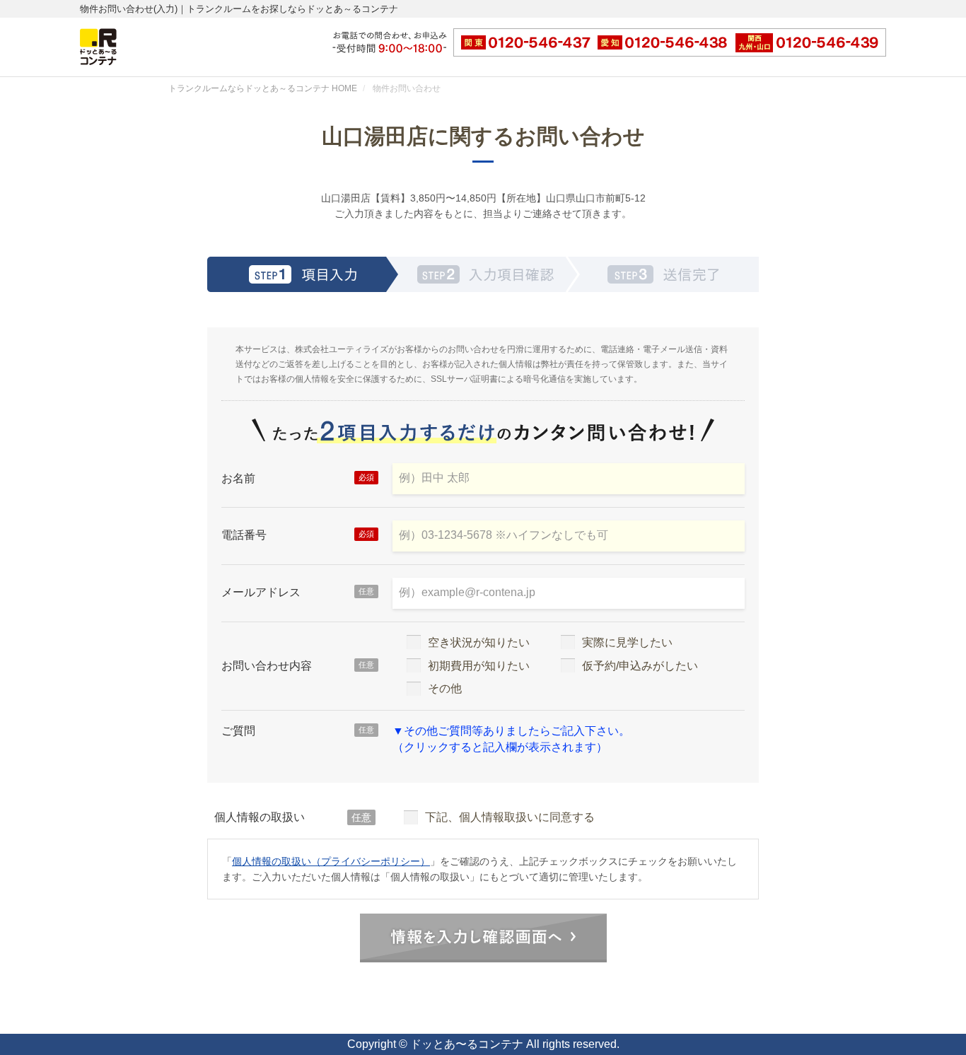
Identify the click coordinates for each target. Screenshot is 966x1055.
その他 (445, 688)
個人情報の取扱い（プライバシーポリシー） (331, 861)
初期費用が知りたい (479, 666)
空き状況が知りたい (479, 642)
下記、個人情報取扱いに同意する (510, 817)
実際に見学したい (627, 642)
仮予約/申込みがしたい (640, 666)
